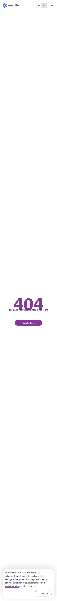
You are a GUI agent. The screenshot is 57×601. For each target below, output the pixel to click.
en (39, 5)
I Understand (43, 593)
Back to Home (29, 322)
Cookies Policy (12, 586)
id (44, 5)
